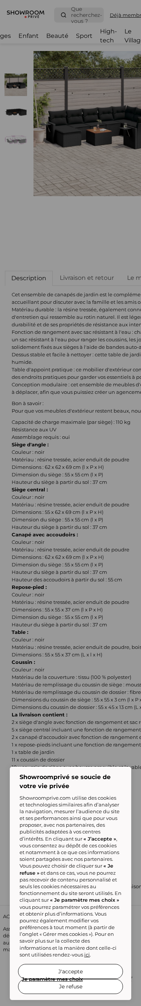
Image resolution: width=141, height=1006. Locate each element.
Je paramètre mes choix (52, 979)
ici (87, 955)
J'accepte (70, 971)
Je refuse (70, 986)
